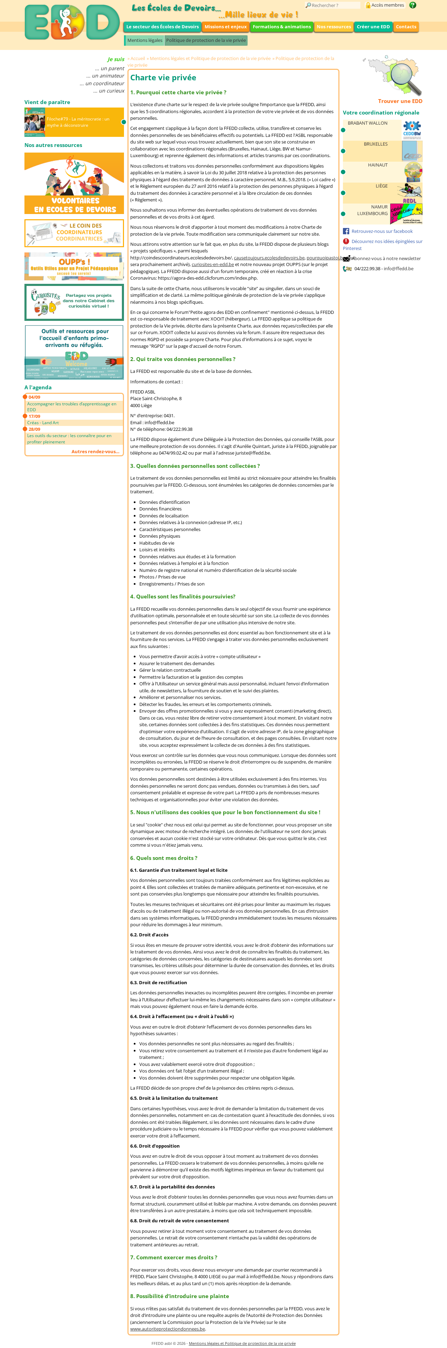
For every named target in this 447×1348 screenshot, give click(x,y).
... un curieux (108, 90)
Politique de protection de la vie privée (206, 40)
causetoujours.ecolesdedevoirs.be (269, 258)
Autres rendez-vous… (95, 451)
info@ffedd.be (398, 268)
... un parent (109, 68)
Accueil (138, 58)
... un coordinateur (102, 83)
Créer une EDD (373, 26)
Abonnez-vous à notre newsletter (386, 258)
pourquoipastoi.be (326, 258)
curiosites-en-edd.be (213, 264)
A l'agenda (38, 387)
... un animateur (105, 75)
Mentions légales (144, 40)
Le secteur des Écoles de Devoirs (162, 26)
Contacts (406, 26)
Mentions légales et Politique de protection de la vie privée (210, 58)
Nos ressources (334, 26)
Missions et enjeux (226, 26)
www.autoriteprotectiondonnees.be (167, 1329)
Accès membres (388, 5)
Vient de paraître (47, 101)
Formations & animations (282, 26)
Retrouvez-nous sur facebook (382, 231)
